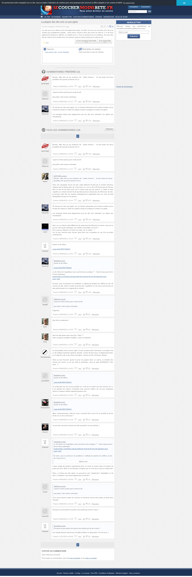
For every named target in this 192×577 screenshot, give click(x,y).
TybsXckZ (45, 114)
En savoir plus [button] (129, 3)
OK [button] (184, 3)
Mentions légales (122, 573)
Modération (109, 17)
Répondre (96, 86)
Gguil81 (45, 304)
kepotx (45, 181)
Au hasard (56, 17)
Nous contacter (134, 573)
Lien (79, 86)
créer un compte (91, 558)
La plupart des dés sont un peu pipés (59, 22)
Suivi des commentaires (83, 17)
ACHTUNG (45, 84)
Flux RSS (94, 573)
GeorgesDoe (45, 407)
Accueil (59, 573)
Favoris (98, 17)
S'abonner (109, 129)
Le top (47, 17)
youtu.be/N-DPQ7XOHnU (61, 249)
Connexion (145, 7)
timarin (52, 26)
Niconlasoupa (45, 357)
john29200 (45, 381)
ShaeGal (45, 251)
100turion (45, 99)
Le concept (85, 573)
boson (45, 492)
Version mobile (68, 573)
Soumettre (67, 17)
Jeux (67, 26)
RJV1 (45, 327)
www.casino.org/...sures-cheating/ (57, 52)
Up (84, 86)
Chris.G (45, 432)
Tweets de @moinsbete (124, 86)
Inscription (134, 7)
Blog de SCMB (121, 17)
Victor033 (45, 516)
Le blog (77, 573)
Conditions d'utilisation (106, 573)
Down (87, 86)
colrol (45, 232)
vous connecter (74, 558)
